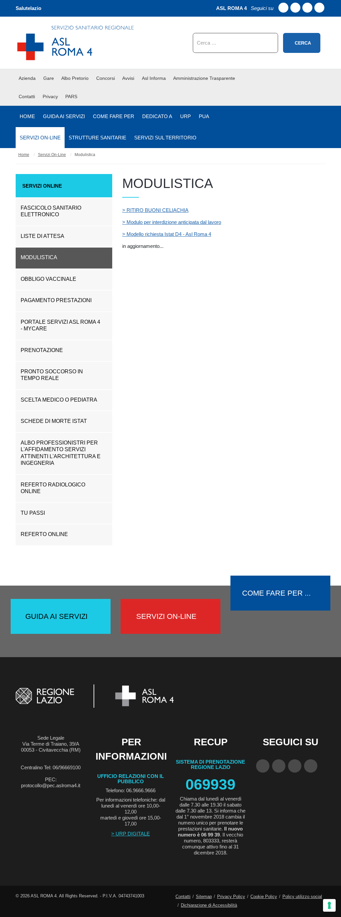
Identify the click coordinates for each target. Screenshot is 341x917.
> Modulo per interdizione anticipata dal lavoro (171, 222)
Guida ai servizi (56, 616)
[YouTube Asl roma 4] (278, 766)
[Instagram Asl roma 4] (319, 8)
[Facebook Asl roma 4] (283, 8)
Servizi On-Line (166, 616)
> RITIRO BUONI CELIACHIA (155, 210)
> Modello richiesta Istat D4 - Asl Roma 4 (166, 234)
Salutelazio (28, 8)
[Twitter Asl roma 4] (307, 8)
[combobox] (235, 43)
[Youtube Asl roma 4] (295, 8)
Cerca (303, 43)
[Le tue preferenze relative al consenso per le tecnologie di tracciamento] (329, 905)
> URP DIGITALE (130, 833)
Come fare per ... (276, 593)
